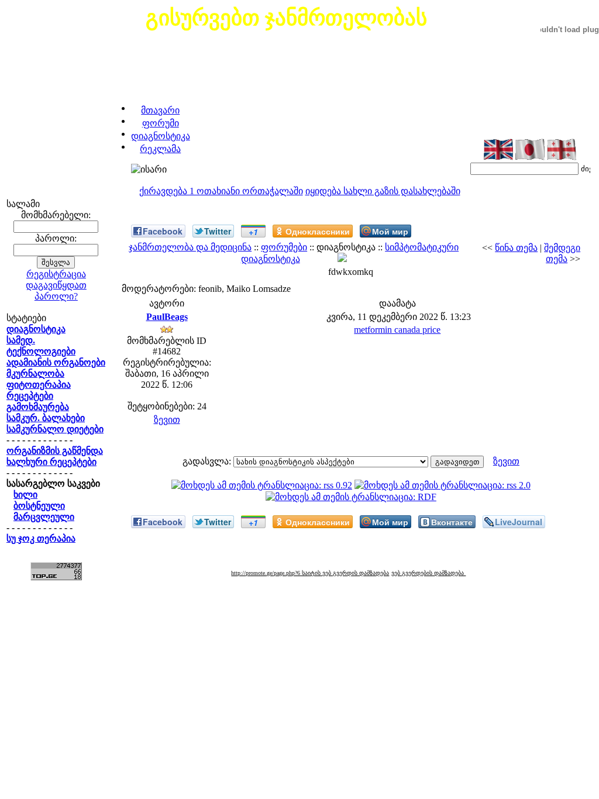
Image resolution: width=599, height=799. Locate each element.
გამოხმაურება (37, 407)
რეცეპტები (29, 396)
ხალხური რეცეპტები (51, 462)
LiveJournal (518, 522)
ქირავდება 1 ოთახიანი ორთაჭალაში (221, 191)
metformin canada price (397, 330)
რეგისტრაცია (56, 274)
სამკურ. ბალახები (45, 418)
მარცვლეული (43, 517)
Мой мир (390, 231)
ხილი (25, 495)
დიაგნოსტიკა (160, 136)
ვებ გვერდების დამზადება (428, 573)
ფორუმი (160, 123)
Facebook (163, 231)
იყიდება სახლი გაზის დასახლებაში (382, 191)
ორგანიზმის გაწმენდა (54, 451)
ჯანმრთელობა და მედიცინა (190, 247)
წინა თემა (516, 248)
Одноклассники (317, 231)
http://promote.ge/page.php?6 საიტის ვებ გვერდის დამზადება (310, 573)
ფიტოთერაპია (38, 385)
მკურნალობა (35, 373)
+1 (253, 231)
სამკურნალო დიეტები (55, 429)
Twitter (217, 231)
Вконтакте (452, 522)
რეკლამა (160, 149)
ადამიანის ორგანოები (55, 362)
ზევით (167, 420)
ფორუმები (284, 247)
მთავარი (160, 110)
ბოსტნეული (39, 506)
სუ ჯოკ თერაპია (40, 538)
